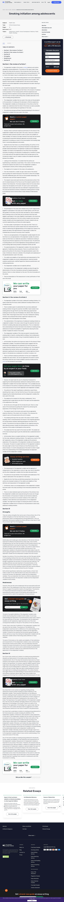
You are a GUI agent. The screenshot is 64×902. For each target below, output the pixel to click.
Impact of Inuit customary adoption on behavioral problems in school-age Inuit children (12, 799)
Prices (20, 854)
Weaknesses (7, 58)
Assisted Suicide (46, 32)
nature (4, 361)
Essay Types (26, 2)
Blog (43, 2)
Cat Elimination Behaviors (30, 797)
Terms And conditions (17, 609)
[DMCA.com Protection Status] (6, 857)
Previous (4, 806)
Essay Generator (35, 878)
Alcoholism (44, 30)
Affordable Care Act (47, 27)
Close (32, 900)
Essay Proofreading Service (35, 861)
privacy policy (32, 898)
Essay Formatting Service (35, 865)
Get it (24, 607)
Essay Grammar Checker (34, 881)
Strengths (7, 56)
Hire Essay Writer (36, 2)
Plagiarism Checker (35, 876)
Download (8, 37)
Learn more (34, 370)
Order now (35, 459)
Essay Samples (17, 2)
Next (59, 806)
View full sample (12, 814)
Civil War (25, 829)
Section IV (7, 60)
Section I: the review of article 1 (13, 50)
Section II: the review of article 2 (13, 52)
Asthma (44, 34)
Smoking (14, 9)
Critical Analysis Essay (14, 25)
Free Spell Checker (35, 885)
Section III (7, 54)
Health (17, 31)
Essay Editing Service (34, 853)
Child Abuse (45, 826)
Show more (31, 835)
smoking (25, 67)
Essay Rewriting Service (34, 857)
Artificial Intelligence (7, 829)
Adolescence (12, 31)
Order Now (34, 121)
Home (4, 9)
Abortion (44, 25)
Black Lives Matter (27, 826)
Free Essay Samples (35, 847)
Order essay (56, 2)
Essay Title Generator (33, 872)
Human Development (25, 31)
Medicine (32, 31)
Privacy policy (24, 609)
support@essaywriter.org (49, 847)
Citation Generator (35, 887)
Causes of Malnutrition (49, 797)
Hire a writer (33, 200)
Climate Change (46, 829)
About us (21, 847)
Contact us (22, 852)
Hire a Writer (35, 287)
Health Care (8, 9)
